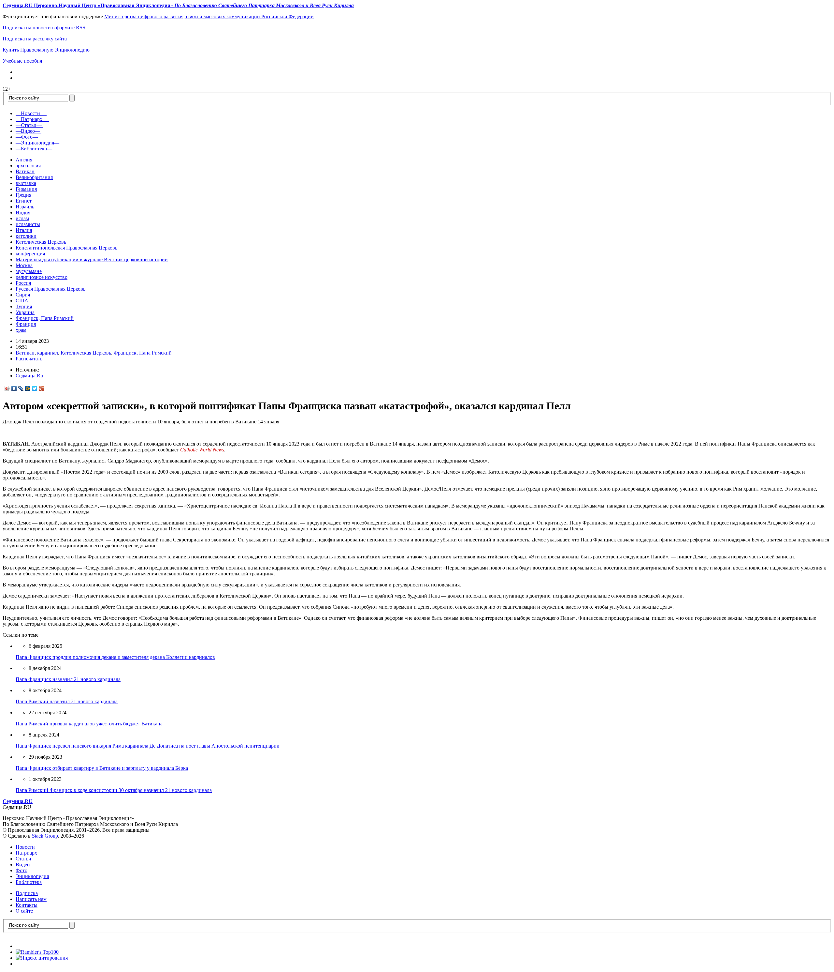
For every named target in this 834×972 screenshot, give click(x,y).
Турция (24, 306)
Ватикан (25, 171)
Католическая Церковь (41, 242)
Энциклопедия (32, 876)
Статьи (23, 858)
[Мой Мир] (27, 388)
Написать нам (31, 899)
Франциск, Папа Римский (45, 318)
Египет (24, 201)
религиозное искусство (41, 277)
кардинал (47, 353)
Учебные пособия (22, 61)
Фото (21, 870)
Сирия (23, 294)
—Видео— (28, 131)
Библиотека (29, 882)
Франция (26, 324)
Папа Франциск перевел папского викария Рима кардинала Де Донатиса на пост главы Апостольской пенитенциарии (148, 746)
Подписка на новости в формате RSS (44, 27)
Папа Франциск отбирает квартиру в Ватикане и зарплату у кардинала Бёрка (102, 768)
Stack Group (45, 836)
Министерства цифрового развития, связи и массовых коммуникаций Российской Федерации (209, 16)
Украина (25, 312)
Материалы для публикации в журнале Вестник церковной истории (92, 259)
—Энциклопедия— (37, 142)
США (22, 300)
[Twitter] (34, 388)
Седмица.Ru (29, 375)
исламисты (28, 224)
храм (21, 330)
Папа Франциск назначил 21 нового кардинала (68, 679)
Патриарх (26, 853)
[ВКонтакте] (14, 388)
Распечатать (29, 358)
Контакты (26, 905)
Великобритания (34, 177)
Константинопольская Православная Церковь (66, 248)
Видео (23, 864)
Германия (26, 189)
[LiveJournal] (21, 388)
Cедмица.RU (18, 801)
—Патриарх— (32, 119)
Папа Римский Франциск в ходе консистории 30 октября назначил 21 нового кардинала (114, 790)
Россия (23, 283)
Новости (25, 847)
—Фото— (27, 137)
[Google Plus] (41, 388)
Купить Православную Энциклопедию (46, 50)
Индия (23, 212)
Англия (24, 159)
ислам (22, 218)
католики (26, 236)
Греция (23, 195)
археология (28, 165)
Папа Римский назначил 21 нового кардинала (67, 701)
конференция (30, 253)
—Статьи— (29, 125)
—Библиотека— (34, 148)
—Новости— (30, 113)
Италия (24, 230)
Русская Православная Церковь (50, 289)
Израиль (25, 206)
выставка (26, 183)
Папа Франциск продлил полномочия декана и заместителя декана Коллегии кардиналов (115, 657)
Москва (24, 265)
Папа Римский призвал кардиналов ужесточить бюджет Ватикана (89, 723)
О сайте (24, 911)
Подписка (27, 893)
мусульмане (29, 271)
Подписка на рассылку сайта (35, 38)
